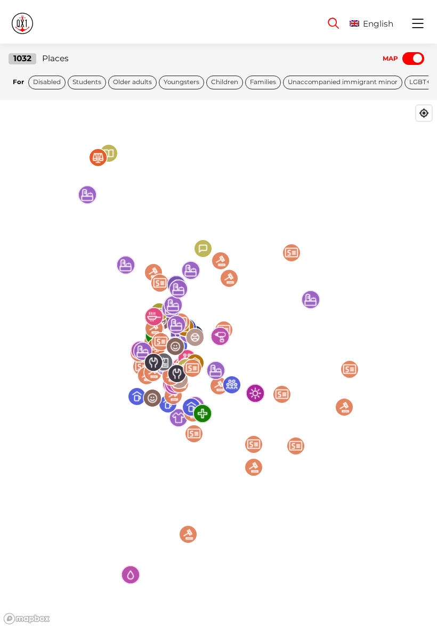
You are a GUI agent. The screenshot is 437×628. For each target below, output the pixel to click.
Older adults (132, 82)
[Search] (333, 23)
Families (263, 82)
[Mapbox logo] (26, 619)
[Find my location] (424, 113)
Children (224, 82)
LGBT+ (419, 82)
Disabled (47, 82)
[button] (380, 24)
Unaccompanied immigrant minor (343, 82)
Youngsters (181, 82)
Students (86, 82)
